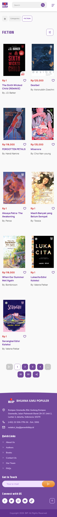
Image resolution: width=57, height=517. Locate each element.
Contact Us (11, 458)
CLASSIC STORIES (16, 146)
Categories (14, 18)
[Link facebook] (4, 500)
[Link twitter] (11, 500)
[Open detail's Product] (14, 60)
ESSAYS (12, 159)
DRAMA (11, 153)
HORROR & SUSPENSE (19, 172)
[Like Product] (24, 80)
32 (20, 374)
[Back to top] (52, 500)
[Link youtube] (25, 500)
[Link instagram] (18, 500)
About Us (10, 442)
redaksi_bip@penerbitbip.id (21, 427)
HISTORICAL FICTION (18, 166)
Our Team (10, 463)
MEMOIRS (13, 192)
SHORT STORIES (16, 231)
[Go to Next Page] (36, 374)
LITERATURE (14, 179)
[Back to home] (5, 18)
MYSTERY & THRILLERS (19, 198)
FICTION (27, 18)
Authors (9, 447)
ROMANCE (13, 218)
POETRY (12, 205)
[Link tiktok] (31, 500)
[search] (43, 5)
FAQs (8, 468)
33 (28, 374)
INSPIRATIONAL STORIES (20, 185)
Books (8, 452)
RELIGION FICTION (17, 211)
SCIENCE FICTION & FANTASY (22, 224)
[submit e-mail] (48, 484)
